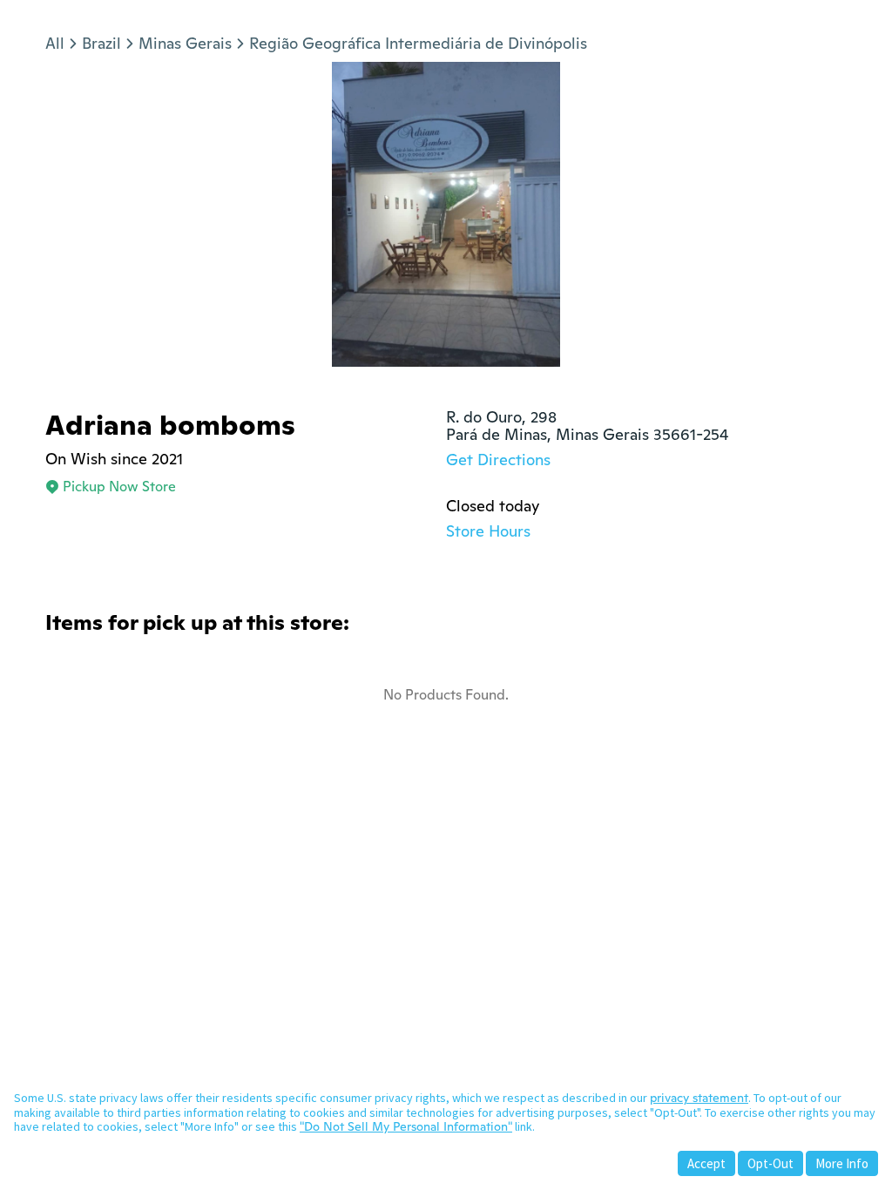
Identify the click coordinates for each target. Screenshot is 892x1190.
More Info (841, 1163)
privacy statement (699, 1097)
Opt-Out (770, 1163)
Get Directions (498, 460)
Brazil (101, 43)
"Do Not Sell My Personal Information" (406, 1126)
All (54, 43)
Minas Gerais (185, 43)
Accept (706, 1163)
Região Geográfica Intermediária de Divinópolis (418, 43)
